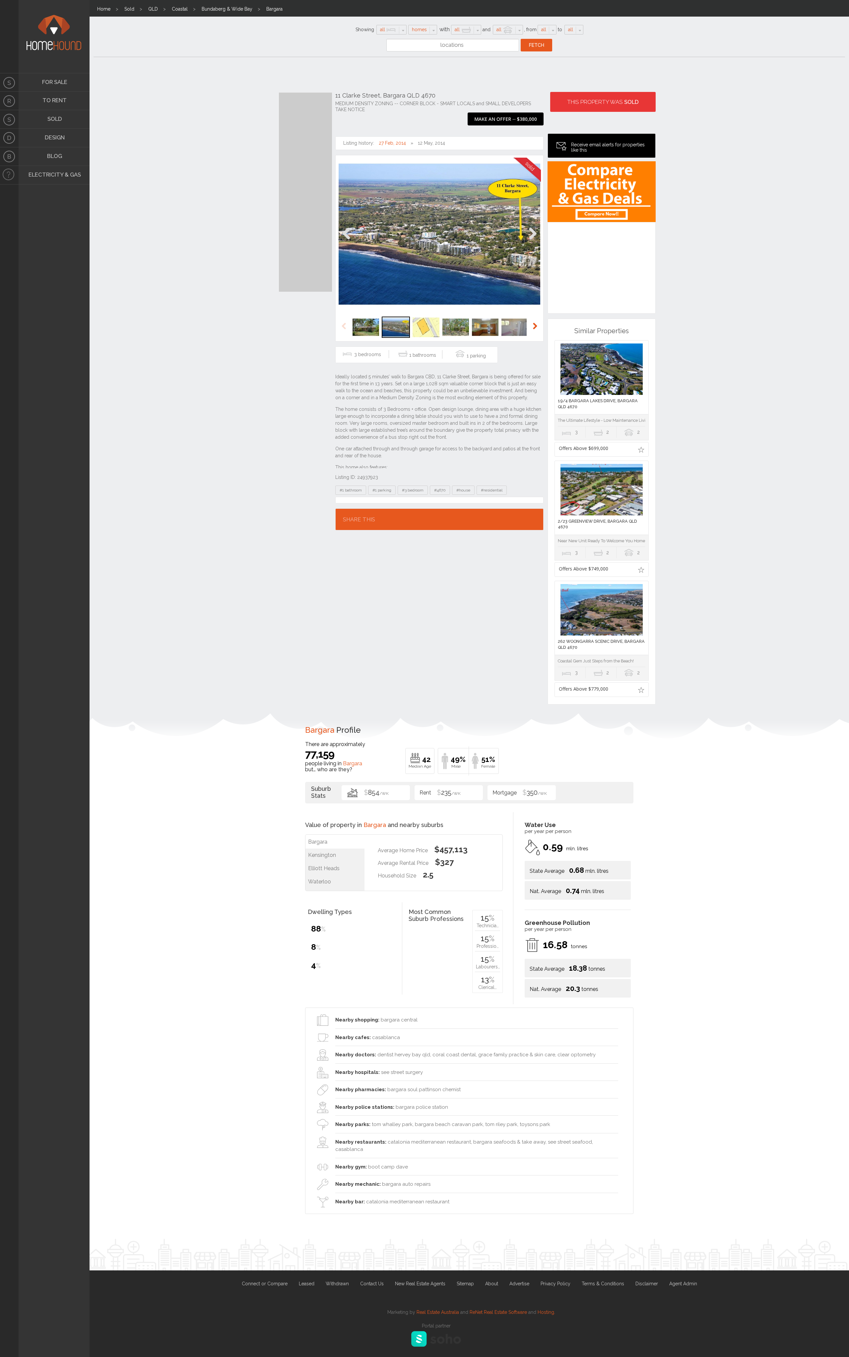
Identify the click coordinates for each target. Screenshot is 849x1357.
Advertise (519, 1283)
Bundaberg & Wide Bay (227, 9)
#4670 (440, 490)
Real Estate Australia (438, 1312)
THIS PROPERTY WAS (603, 102)
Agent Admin (683, 1283)
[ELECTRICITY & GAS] (9, 175)
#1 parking (381, 490)
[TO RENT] (9, 101)
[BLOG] (9, 156)
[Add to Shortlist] (641, 449)
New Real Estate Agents (420, 1283)
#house (463, 490)
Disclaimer (646, 1283)
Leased (306, 1283)
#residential (491, 490)
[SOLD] (9, 119)
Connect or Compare (265, 1283)
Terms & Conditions (603, 1283)
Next (532, 240)
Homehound (9, 36)
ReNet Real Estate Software (498, 1312)
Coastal (180, 9)
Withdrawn (337, 1283)
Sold (129, 9)
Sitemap (465, 1283)
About (491, 1283)
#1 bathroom (351, 490)
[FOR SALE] (9, 82)
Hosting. (546, 1312)
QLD (153, 9)
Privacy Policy (555, 1283)
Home (103, 9)
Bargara (274, 9)
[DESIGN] (9, 138)
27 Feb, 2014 (392, 143)
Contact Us (372, 1283)
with (444, 29)
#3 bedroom (413, 490)
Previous (346, 240)
